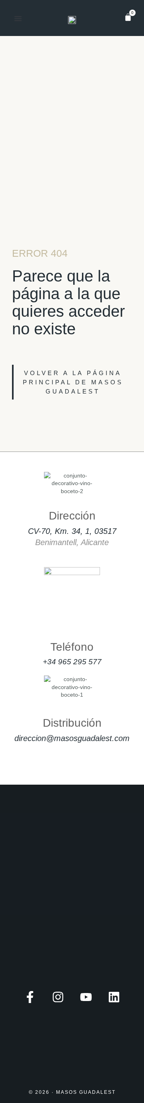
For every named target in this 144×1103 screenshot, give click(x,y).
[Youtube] (86, 997)
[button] (18, 18)
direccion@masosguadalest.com (72, 738)
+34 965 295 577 (72, 661)
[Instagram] (58, 997)
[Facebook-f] (30, 997)
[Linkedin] (114, 997)
